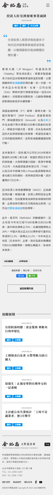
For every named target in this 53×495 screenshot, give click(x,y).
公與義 (18, 339)
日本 (45, 120)
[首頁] (15, 4)
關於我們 (6, 482)
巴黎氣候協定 (14, 208)
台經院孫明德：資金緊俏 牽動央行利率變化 (26, 329)
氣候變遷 (17, 83)
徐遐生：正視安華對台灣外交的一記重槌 (26, 385)
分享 (22, 276)
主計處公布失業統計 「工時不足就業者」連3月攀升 (26, 414)
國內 (16, 25)
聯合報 (26, 270)
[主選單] (48, 5)
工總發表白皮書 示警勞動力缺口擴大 (26, 357)
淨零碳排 (24, 261)
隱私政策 (28, 482)
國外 (24, 25)
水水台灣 (34, 25)
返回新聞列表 (26, 288)
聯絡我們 (17, 482)
